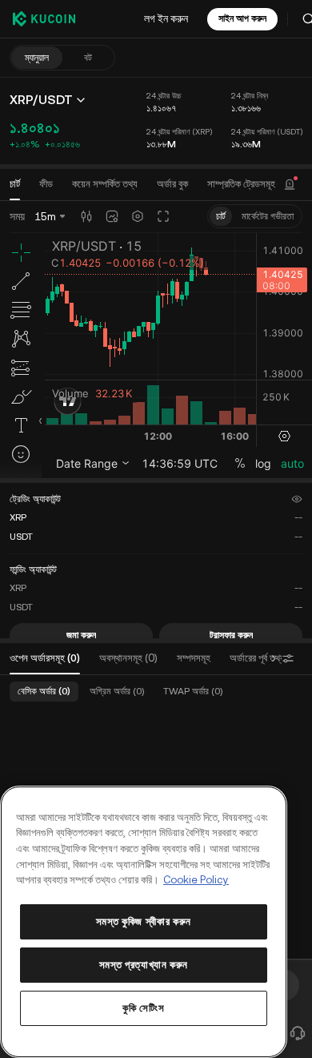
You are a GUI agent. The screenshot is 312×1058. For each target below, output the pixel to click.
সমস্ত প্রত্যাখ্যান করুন (144, 965)
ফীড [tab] (46, 184)
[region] (143, 922)
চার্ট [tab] (15, 184)
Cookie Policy (196, 880)
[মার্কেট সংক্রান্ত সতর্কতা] (290, 184)
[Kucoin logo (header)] (44, 18)
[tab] (172, 184)
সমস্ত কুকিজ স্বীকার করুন (143, 921)
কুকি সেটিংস (143, 1008)
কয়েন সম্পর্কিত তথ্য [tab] (105, 184)
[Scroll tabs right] (274, 658)
